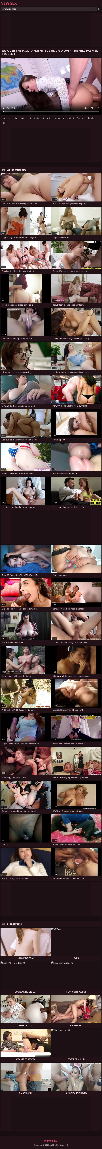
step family (34, 118)
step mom (59, 118)
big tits (23, 118)
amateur (7, 118)
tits (15, 118)
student (70, 118)
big (4, 123)
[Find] (99, 9)
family (91, 118)
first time (81, 118)
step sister (47, 118)
